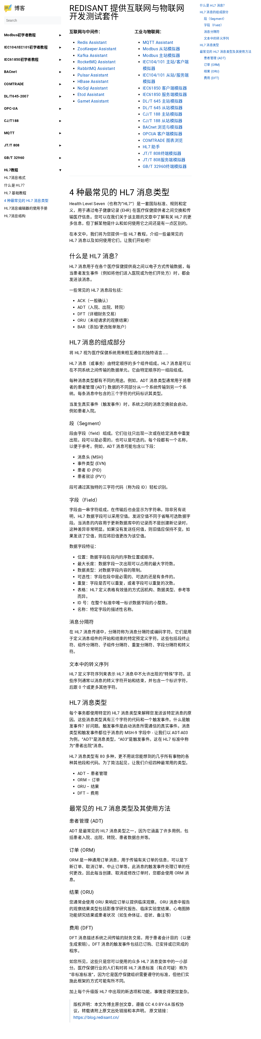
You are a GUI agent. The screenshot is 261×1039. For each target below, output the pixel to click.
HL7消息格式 (14, 178)
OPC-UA (11, 108)
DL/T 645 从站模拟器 (163, 107)
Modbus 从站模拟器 (161, 48)
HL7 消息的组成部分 (214, 12)
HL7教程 (11, 170)
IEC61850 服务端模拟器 (165, 94)
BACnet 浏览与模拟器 (162, 127)
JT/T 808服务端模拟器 (164, 159)
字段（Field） (214, 25)
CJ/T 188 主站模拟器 (162, 114)
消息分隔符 (212, 32)
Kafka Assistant (92, 55)
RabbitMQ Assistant (96, 68)
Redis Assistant (92, 42)
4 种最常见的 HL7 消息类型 (26, 201)
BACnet (10, 72)
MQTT (9, 133)
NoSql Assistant (92, 88)
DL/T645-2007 (16, 96)
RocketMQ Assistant (96, 61)
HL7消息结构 (14, 216)
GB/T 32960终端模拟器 (165, 166)
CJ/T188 (11, 121)
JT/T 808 (12, 145)
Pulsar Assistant (92, 75)
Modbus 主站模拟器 (161, 55)
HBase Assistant (92, 81)
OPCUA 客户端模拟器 (162, 133)
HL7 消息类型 (209, 45)
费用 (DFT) (211, 78)
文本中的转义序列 (216, 38)
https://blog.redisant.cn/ (96, 1017)
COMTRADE (14, 84)
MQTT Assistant (158, 42)
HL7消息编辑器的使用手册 (25, 208)
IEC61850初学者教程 (21, 59)
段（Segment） (215, 19)
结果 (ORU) (211, 71)
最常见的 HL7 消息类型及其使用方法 (225, 52)
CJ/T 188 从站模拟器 (162, 120)
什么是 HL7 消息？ (213, 5)
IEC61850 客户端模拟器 (165, 88)
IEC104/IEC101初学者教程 (26, 47)
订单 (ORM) (212, 65)
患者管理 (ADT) (215, 58)
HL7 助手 (151, 146)
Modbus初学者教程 (20, 35)
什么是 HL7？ (15, 185)
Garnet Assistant (93, 101)
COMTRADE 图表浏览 (163, 140)
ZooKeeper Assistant (96, 48)
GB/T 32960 (14, 158)
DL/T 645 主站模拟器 (163, 101)
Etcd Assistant (91, 94)
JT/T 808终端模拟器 (162, 153)
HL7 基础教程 (15, 193)
